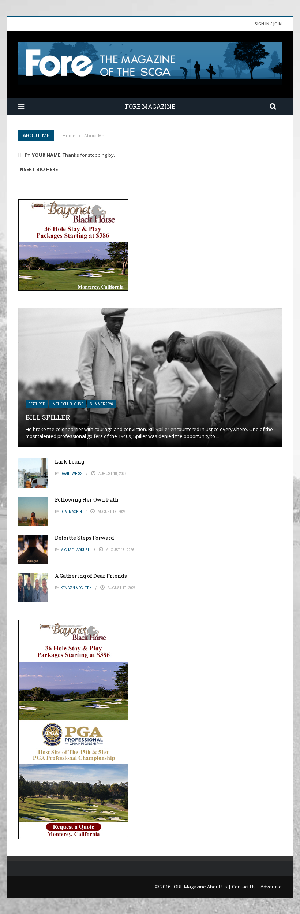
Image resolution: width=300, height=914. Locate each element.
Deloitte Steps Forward (84, 537)
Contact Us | (246, 886)
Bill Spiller (48, 417)
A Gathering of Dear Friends (91, 575)
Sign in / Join (268, 23)
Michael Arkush (75, 549)
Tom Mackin (71, 511)
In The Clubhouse (67, 404)
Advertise (271, 886)
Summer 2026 (101, 404)
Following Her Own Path (87, 499)
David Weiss (71, 473)
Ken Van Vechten (76, 587)
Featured (37, 404)
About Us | (219, 886)
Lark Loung (69, 461)
